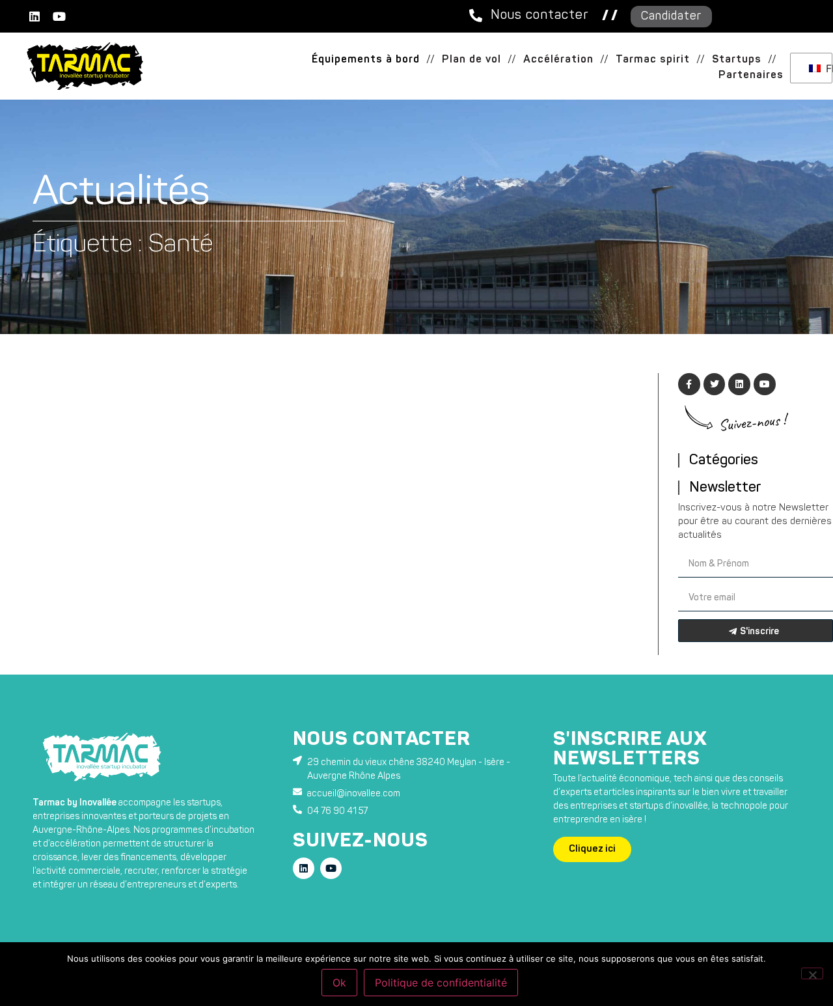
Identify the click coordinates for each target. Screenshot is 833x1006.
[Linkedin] (34, 16)
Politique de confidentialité (441, 982)
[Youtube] (59, 16)
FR (825, 68)
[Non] (812, 973)
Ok (339, 982)
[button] (430, 60)
